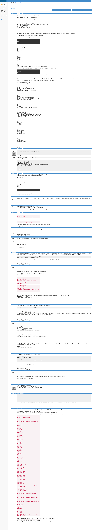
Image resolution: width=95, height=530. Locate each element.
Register (2, 9)
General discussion (20, 2)
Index (16, 526)
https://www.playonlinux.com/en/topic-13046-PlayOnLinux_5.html (26, 312)
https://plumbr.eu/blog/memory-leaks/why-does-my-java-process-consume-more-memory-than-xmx (32, 336)
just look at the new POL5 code (67, 309)
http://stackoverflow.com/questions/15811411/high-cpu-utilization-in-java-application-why (30, 335)
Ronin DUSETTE (14, 199)
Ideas (23, 526)
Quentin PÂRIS (13, 148)
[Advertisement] (4, 32)
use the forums (28, 203)
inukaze (13, 13)
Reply (82, 10)
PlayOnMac (3, 4)
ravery (12, 384)
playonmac (4, 0)
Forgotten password (3, 10)
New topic (62, 10)
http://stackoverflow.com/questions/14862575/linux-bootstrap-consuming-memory (29, 334)
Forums (16, 2)
